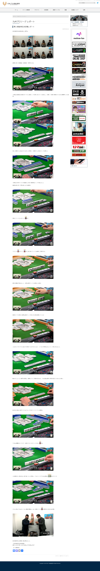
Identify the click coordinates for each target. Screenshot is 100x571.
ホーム (16, 10)
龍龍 (66, 10)
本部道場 (46, 10)
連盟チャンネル (56, 10)
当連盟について (74, 10)
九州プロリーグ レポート (64, 555)
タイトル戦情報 (26, 10)
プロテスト (36, 10)
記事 (84, 10)
